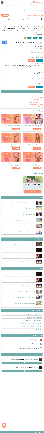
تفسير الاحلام (33, 10)
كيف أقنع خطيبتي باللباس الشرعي (36, 102)
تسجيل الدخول (7, 2)
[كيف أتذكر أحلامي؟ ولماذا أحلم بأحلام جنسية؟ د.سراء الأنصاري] (33, 119)
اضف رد (34, 68)
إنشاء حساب (14, 2)
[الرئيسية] (42, 10)
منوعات (38, 10)
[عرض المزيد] (25, 38)
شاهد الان (36, 129)
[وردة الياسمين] (42, 64)
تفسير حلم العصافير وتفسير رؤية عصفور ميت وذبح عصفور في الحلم (32, 145)
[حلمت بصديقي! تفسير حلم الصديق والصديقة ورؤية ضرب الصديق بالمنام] (11, 157)
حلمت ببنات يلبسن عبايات (25, 10)
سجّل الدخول (39, 60)
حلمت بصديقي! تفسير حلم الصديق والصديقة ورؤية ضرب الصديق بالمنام (11, 164)
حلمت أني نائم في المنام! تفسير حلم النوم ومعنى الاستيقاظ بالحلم (33, 164)
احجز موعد (21, 363)
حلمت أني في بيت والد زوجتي (37, 97)
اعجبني (37, 68)
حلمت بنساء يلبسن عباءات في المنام (36, 95)
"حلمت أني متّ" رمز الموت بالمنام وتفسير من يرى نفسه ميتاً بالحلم (11, 126)
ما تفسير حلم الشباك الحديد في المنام (36, 100)
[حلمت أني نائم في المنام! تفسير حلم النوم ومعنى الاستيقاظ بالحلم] (33, 157)
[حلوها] (42, 2)
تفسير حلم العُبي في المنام (38, 107)
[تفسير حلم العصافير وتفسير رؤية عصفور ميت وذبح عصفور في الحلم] (33, 138)
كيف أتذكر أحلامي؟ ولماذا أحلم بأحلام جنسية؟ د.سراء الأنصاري (32, 126)
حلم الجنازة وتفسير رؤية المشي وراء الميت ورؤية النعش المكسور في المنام (12, 145)
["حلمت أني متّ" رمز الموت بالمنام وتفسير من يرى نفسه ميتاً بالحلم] (11, 119)
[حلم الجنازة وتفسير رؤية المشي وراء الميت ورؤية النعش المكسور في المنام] (11, 138)
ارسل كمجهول (31, 60)
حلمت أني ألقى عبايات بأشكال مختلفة (36, 104)
